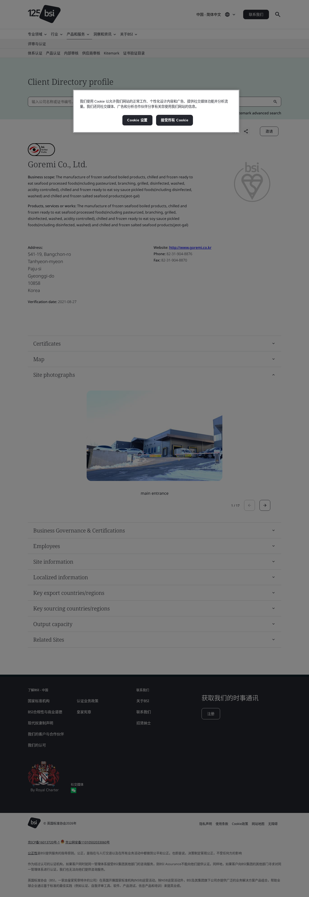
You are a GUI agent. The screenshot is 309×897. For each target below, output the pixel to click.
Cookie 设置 (137, 120)
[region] (156, 111)
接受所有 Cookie (174, 120)
